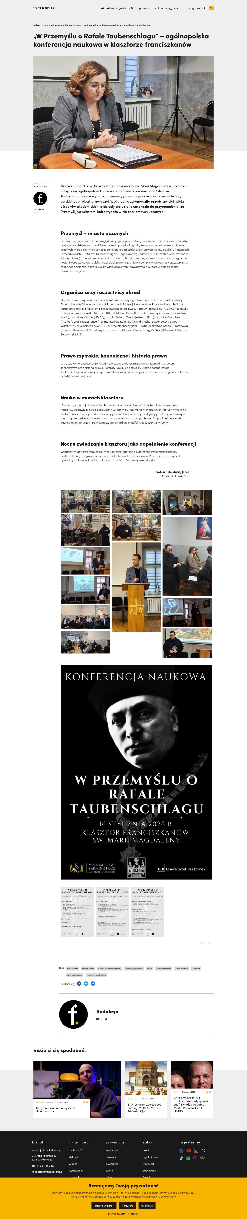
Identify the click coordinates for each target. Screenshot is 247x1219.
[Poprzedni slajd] (202, 943)
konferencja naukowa (134, 968)
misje (109, 1177)
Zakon (159, 8)
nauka (149, 968)
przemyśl (196, 968)
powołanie (112, 1163)
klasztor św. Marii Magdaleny (109, 968)
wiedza (73, 1163)
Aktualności (109, 8)
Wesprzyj (188, 8)
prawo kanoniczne (164, 968)
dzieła (109, 1170)
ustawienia (147, 1205)
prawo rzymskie (182, 968)
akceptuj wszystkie (104, 1205)
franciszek (149, 1163)
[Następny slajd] (208, 943)
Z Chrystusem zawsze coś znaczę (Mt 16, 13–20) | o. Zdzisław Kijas (144, 1107)
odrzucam (127, 1205)
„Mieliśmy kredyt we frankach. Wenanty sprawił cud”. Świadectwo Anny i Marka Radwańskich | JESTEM (191, 1104)
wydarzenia (76, 1170)
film (175, 1092)
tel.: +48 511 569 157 (43, 1165)
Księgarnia (173, 8)
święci (146, 1177)
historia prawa (88, 968)
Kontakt (201, 8)
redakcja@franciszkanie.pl (47, 1171)
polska (37, 24)
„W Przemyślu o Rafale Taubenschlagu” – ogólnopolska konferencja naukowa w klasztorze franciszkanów (96, 24)
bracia (146, 1150)
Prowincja (145, 8)
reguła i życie (150, 1157)
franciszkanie (72, 968)
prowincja (74, 1177)
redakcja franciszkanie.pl (46, 1150)
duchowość (40, 1102)
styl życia (74, 1157)
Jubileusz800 (127, 8)
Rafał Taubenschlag (74, 975)
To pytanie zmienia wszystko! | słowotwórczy (55, 1109)
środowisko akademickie (96, 975)
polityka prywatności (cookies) (123, 1213)
